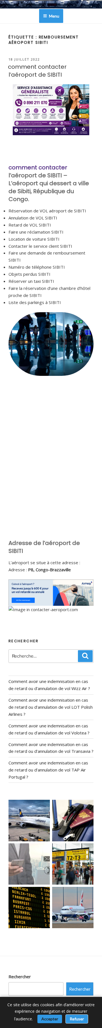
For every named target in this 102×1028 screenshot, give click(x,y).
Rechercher (19, 976)
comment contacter (37, 167)
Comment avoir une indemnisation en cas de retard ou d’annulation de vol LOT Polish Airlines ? (50, 707)
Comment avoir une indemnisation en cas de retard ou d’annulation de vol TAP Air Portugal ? (48, 770)
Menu (54, 16)
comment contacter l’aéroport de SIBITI (37, 71)
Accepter (49, 1018)
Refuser (77, 1018)
